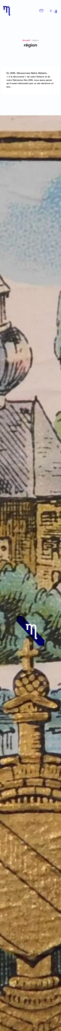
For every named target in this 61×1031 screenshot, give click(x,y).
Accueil (26, 40)
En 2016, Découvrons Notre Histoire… (27, 73)
